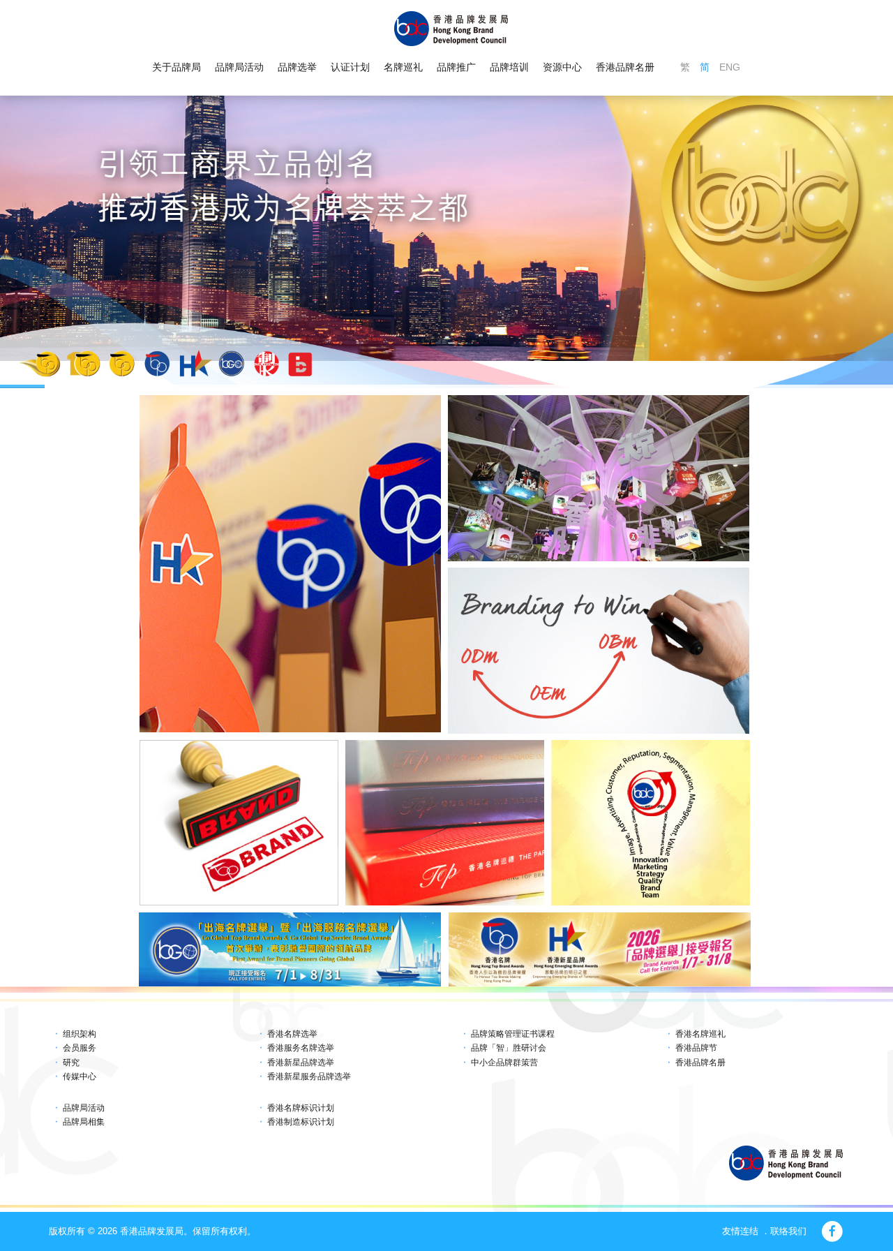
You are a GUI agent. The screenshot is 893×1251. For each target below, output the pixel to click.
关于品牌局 (176, 67)
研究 (71, 1062)
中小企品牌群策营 (504, 1062)
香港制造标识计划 (300, 1122)
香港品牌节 (696, 1048)
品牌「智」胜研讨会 (508, 1048)
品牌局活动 (239, 67)
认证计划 (350, 67)
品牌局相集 (84, 1122)
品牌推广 (456, 67)
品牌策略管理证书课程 (513, 1034)
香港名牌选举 (292, 1034)
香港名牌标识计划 (300, 1108)
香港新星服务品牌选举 (309, 1076)
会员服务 (79, 1048)
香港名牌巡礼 (700, 1034)
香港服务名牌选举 (300, 1048)
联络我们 (788, 1231)
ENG (729, 67)
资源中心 (562, 67)
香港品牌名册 (625, 67)
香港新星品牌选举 (300, 1062)
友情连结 (740, 1231)
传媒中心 (79, 1076)
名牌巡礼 (403, 67)
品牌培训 (509, 67)
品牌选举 (297, 67)
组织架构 (79, 1034)
